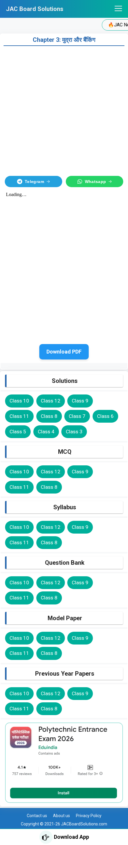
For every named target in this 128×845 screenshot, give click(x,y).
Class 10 (19, 401)
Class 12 (50, 401)
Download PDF (64, 351)
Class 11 (19, 416)
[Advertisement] (64, 110)
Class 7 (77, 416)
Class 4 (46, 432)
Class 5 (18, 432)
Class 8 (49, 416)
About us (61, 815)
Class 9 (80, 401)
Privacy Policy (89, 815)
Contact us (37, 815)
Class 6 (105, 416)
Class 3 (74, 432)
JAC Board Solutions (34, 8)
